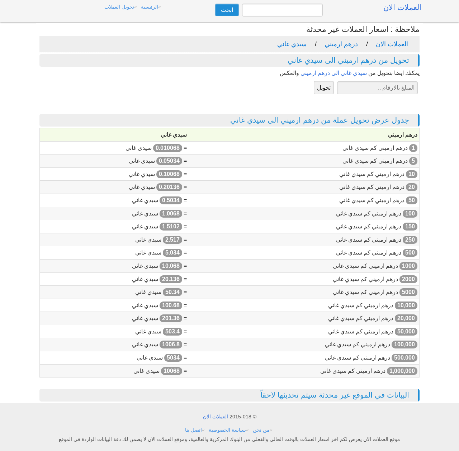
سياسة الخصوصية (227, 430)
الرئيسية (149, 7)
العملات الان (392, 44)
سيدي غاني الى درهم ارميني (334, 73)
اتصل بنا (193, 430)
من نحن (261, 430)
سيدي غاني (292, 44)
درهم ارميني (341, 44)
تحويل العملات (119, 7)
